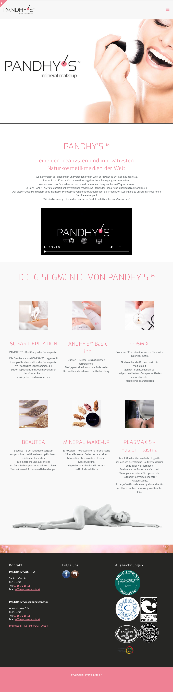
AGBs (44, 625)
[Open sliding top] (4, 4)
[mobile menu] (167, 9)
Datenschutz (31, 625)
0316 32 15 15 (22, 585)
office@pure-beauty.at (27, 589)
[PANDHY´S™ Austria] (19, 9)
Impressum (15, 625)
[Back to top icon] (156, 685)
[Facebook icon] (84, 679)
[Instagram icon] (88, 679)
